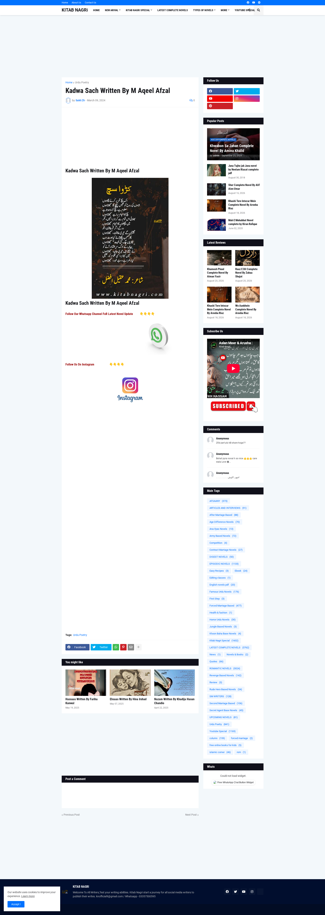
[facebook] (248, 2)
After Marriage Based (224, 515)
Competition (218, 542)
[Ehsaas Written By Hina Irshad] (130, 682)
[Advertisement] (162, 46)
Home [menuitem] (96, 10)
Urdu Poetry (82, 82)
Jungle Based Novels (223, 626)
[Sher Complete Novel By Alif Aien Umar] (216, 189)
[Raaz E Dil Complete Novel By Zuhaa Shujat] (247, 258)
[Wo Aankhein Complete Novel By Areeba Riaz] (247, 294)
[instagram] (247, 98)
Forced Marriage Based (226, 605)
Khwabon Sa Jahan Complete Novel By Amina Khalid (232, 148)
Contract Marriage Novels (226, 549)
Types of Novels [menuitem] (203, 10)
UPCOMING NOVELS (224, 717)
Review (216, 682)
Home (65, 2)
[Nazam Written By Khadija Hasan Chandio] (174, 682)
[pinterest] (259, 2)
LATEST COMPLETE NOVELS (229, 647)
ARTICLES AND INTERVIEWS (228, 508)
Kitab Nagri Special (224, 640)
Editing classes (220, 577)
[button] (249, 10)
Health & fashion (221, 612)
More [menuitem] (224, 10)
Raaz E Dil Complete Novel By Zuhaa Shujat (246, 272)
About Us (76, 2)
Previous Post (72, 814)
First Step (217, 598)
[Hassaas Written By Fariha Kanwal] (85, 682)
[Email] (131, 647)
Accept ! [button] (16, 904)
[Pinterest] (123, 647)
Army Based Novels (223, 535)
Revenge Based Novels (225, 675)
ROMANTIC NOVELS (225, 668)
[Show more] (138, 647)
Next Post (191, 814)
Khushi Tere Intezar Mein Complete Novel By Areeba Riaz (243, 204)
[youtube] (253, 2)
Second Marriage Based (226, 703)
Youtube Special (223, 731)
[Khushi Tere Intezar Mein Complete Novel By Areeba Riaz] (216, 205)
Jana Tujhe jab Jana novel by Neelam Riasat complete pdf (243, 169)
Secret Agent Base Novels (226, 710)
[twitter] (247, 91)
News (215, 654)
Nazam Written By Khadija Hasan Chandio (174, 701)
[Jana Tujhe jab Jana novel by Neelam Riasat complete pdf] (216, 170)
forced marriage (242, 738)
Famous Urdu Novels (224, 591)
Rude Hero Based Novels (226, 689)
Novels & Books (237, 654)
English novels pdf (222, 584)
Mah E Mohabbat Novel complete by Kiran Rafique (242, 222)
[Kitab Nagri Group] (247, 106)
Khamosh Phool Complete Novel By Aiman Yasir (217, 272)
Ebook (241, 570)
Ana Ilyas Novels (221, 528)
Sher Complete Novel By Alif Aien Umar (244, 186)
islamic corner (220, 752)
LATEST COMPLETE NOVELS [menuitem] (172, 10)
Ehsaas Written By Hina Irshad (128, 699)
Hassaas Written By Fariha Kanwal (81, 701)
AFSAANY (219, 501)
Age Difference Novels (225, 521)
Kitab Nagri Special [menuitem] (138, 10)
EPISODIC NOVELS (224, 563)
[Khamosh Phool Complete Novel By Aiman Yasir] (219, 258)
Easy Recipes (219, 570)
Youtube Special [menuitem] (245, 10)
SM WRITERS (221, 696)
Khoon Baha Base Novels (225, 633)
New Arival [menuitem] (111, 10)
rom (241, 752)
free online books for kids (225, 745)
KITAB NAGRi (75, 10)
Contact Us (90, 2)
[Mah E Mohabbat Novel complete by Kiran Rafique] (216, 225)
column (217, 738)
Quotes (216, 661)
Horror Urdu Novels (223, 619)
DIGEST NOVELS (222, 556)
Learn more (28, 896)
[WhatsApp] (116, 647)
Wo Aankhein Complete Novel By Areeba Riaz (245, 309)
